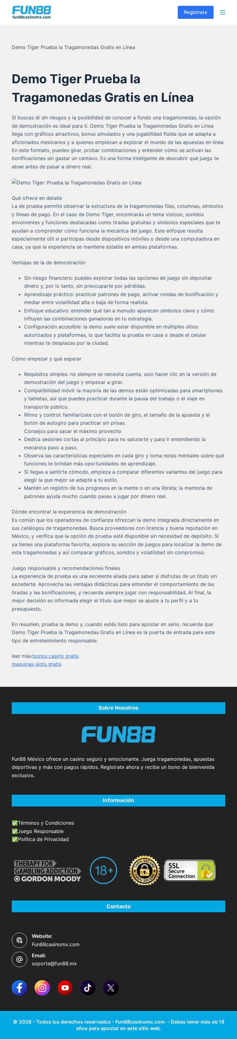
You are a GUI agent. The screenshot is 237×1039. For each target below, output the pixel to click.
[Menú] (222, 12)
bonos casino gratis (56, 656)
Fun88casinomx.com (56, 944)
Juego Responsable (41, 831)
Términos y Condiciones (46, 823)
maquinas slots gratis (36, 664)
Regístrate (195, 12)
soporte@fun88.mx (54, 963)
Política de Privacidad (43, 839)
